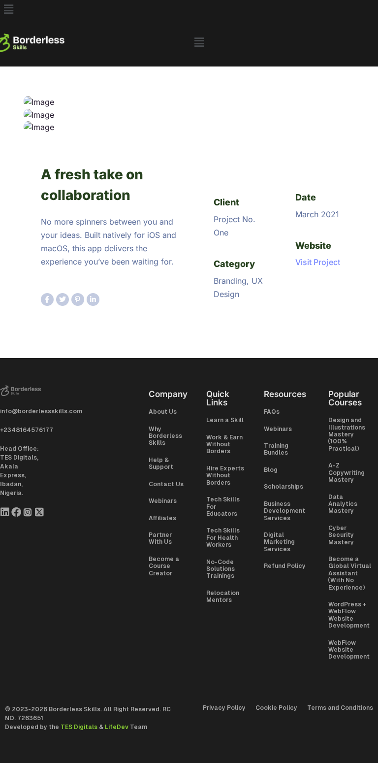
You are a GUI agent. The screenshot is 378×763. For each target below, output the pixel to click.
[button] (189, 9)
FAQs (272, 411)
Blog (271, 469)
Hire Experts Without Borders (225, 475)
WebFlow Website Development (349, 650)
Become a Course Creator (164, 566)
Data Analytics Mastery (342, 504)
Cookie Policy (276, 707)
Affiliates (162, 518)
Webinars (163, 501)
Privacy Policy (224, 707)
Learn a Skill (225, 420)
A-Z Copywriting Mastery (346, 472)
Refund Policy (285, 566)
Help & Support (161, 463)
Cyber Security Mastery (341, 535)
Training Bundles (276, 449)
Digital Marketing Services (279, 542)
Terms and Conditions (340, 707)
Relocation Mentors (222, 596)
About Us (163, 411)
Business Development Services (284, 511)
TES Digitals (79, 727)
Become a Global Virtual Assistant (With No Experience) (349, 573)
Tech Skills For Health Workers (223, 537)
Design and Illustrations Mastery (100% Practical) (346, 434)
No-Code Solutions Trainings (220, 569)
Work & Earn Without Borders (224, 444)
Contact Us (166, 484)
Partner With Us (160, 538)
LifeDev (116, 727)
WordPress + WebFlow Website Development (349, 615)
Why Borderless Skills (165, 436)
